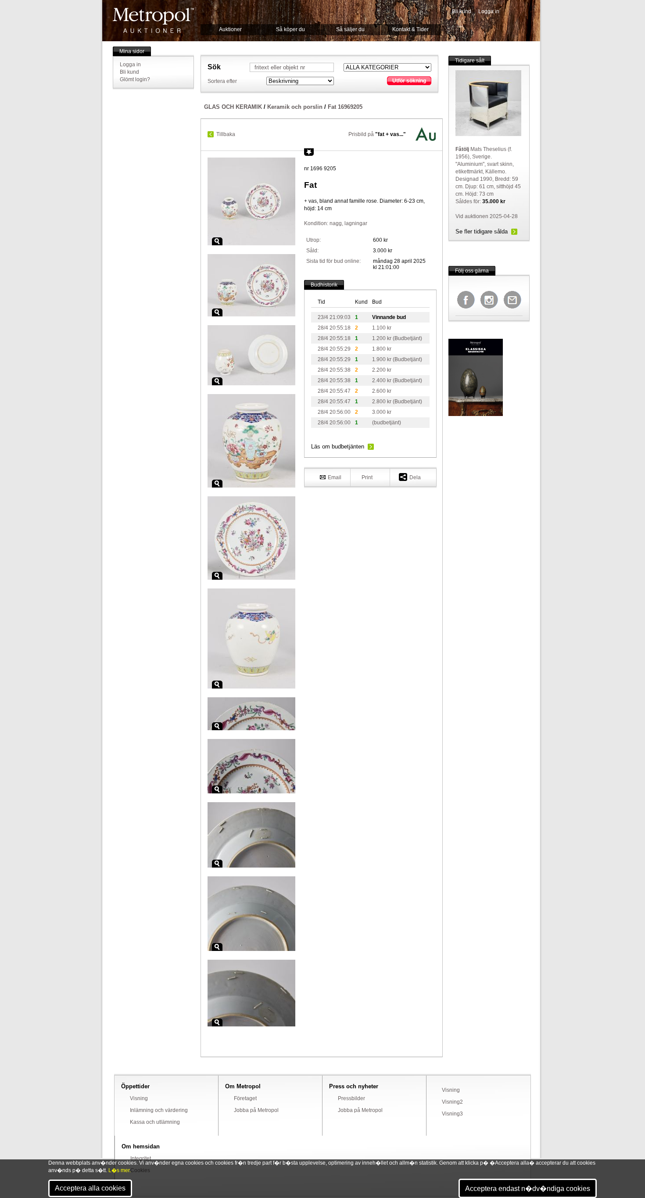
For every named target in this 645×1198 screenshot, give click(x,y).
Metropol (153, 20)
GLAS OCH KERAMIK (233, 107)
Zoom (217, 241)
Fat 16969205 (345, 107)
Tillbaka (225, 134)
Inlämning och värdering (159, 1110)
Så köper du (290, 29)
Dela (415, 477)
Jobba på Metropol (256, 1110)
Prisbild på (377, 134)
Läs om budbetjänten (337, 446)
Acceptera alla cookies (90, 1188)
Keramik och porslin (294, 107)
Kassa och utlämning (155, 1122)
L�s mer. (119, 1170)
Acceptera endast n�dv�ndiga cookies (527, 1188)
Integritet (140, 1158)
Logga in (488, 11)
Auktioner (230, 29)
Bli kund (461, 11)
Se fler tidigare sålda (481, 231)
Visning (139, 1098)
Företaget (245, 1098)
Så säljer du (350, 29)
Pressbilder (351, 1098)
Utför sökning (409, 81)
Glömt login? (135, 79)
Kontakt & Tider (410, 29)
